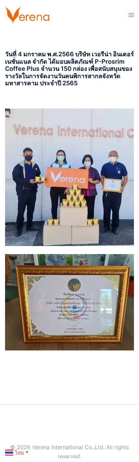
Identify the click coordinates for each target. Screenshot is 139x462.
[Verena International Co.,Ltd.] (27, 14)
